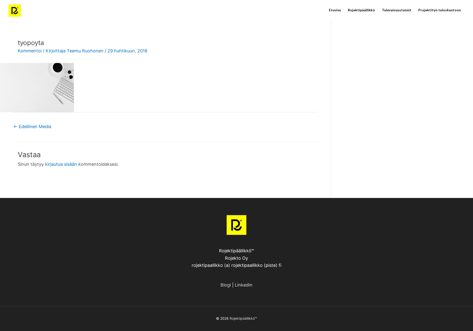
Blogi (225, 284)
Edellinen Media (32, 126)
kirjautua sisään (61, 164)
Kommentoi (30, 50)
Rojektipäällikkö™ (243, 318)
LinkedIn (244, 284)
